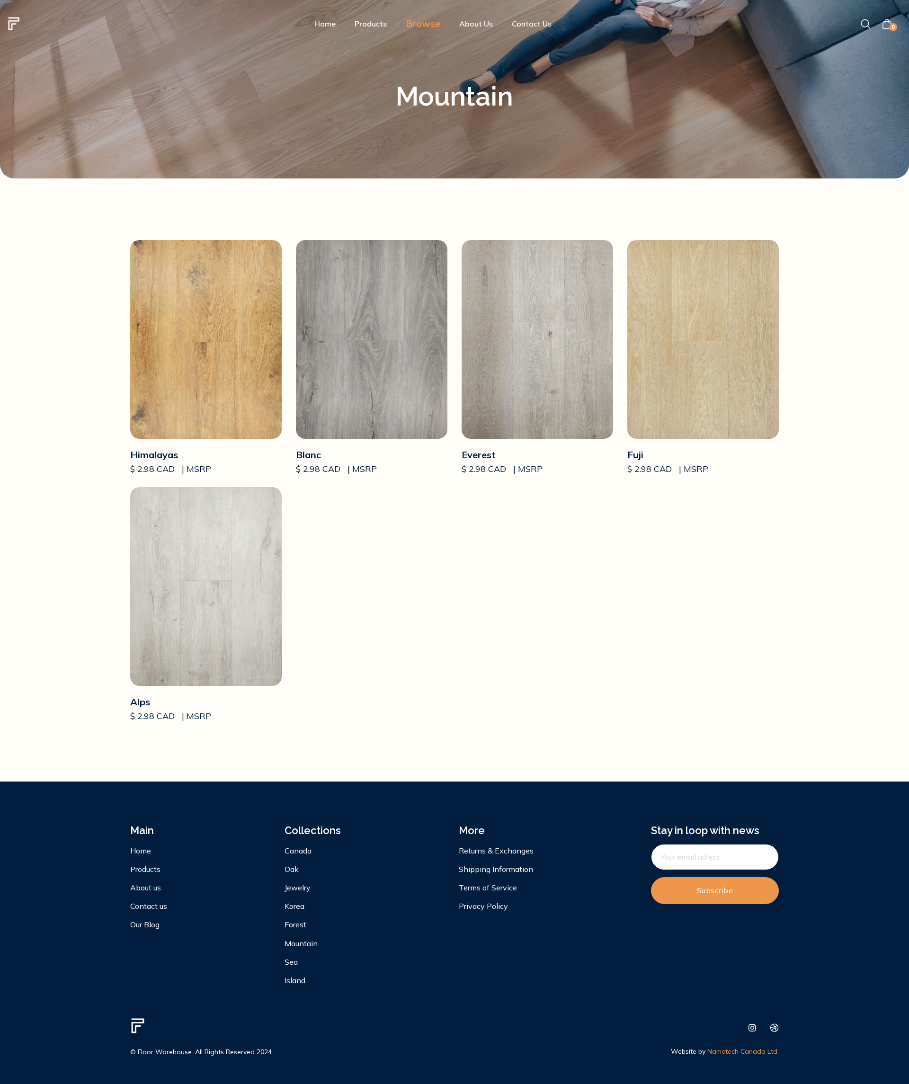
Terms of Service (488, 887)
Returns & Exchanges (496, 850)
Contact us (148, 906)
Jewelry (298, 887)
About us (145, 887)
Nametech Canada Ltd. (743, 1051)
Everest (479, 455)
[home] (13, 23)
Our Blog (145, 924)
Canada (298, 850)
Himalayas (154, 455)
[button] (423, 23)
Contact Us (532, 23)
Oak (292, 869)
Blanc (308, 455)
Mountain (301, 943)
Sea (291, 962)
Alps (140, 702)
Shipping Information (496, 869)
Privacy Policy (483, 906)
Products (371, 23)
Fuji (635, 455)
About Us (476, 23)
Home (325, 23)
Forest (295, 924)
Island (295, 980)
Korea (294, 906)
